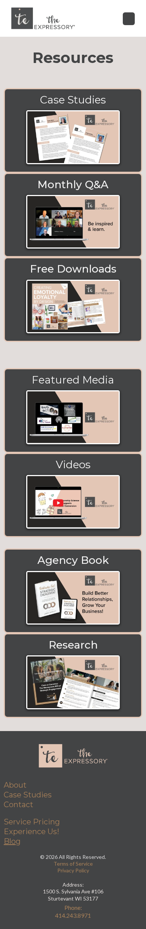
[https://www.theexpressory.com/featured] (73, 417)
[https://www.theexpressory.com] (43, 18)
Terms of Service (73, 863)
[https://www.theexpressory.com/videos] (73, 502)
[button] (129, 18)
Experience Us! (31, 831)
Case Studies (28, 794)
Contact (18, 804)
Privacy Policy (73, 870)
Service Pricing (32, 821)
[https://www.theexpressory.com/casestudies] (73, 137)
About (15, 785)
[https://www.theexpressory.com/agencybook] (73, 598)
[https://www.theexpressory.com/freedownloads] (73, 306)
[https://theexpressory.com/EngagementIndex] (73, 682)
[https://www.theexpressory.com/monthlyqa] (73, 222)
